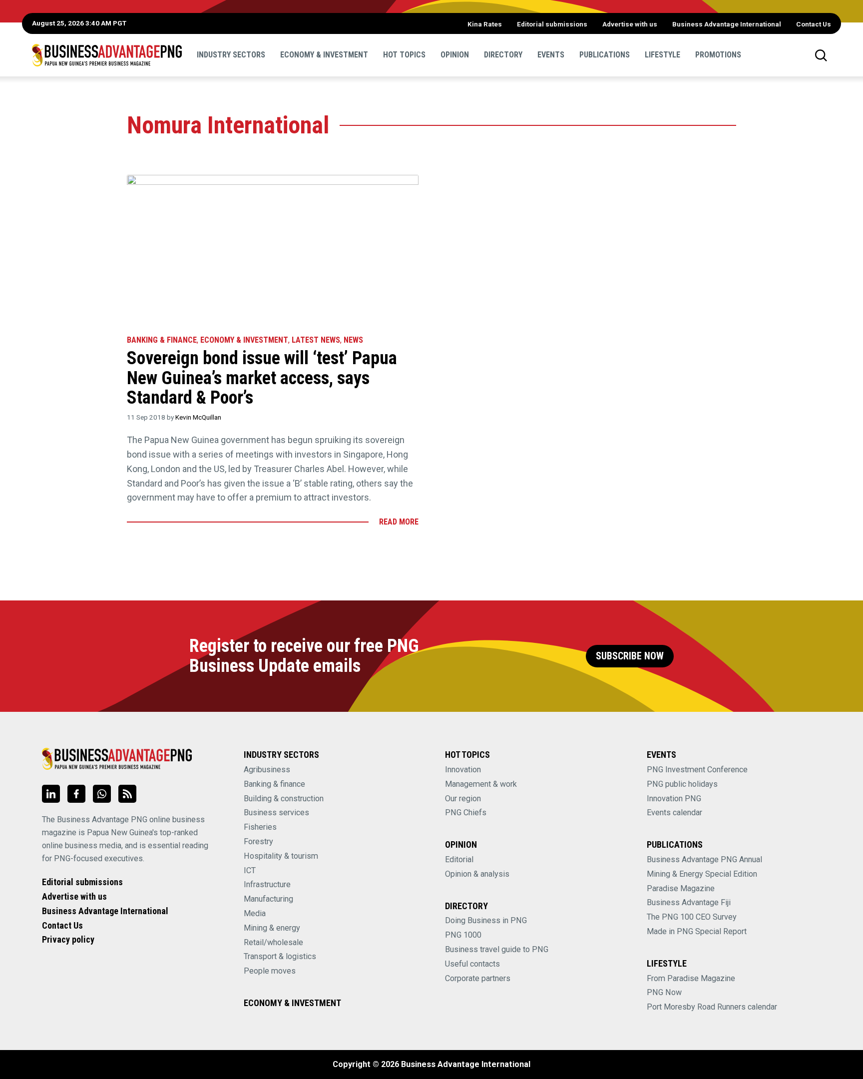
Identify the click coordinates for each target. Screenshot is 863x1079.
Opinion (454, 54)
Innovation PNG (674, 798)
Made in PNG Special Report (697, 931)
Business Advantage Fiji (689, 902)
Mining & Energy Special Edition (702, 874)
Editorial (459, 859)
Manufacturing (268, 899)
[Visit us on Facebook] (76, 794)
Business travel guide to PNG (496, 949)
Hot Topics (404, 54)
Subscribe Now (630, 656)
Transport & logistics (280, 956)
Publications (604, 54)
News (353, 340)
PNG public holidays (682, 784)
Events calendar (674, 812)
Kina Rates (484, 24)
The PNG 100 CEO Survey (692, 917)
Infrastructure (267, 884)
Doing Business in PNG (486, 920)
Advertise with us (629, 24)
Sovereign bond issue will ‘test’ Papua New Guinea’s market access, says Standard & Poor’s (262, 378)
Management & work (481, 784)
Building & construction (284, 798)
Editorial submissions (552, 24)
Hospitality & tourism (281, 856)
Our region (463, 798)
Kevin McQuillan (198, 417)
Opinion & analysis (477, 874)
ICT (250, 870)
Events (550, 54)
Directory (503, 54)
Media (255, 913)
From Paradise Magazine (691, 978)
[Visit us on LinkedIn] (51, 794)
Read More (399, 522)
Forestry (258, 841)
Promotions (718, 54)
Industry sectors (231, 54)
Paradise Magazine (681, 888)
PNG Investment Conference (697, 769)
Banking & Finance (162, 340)
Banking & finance (274, 784)
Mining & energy (272, 928)
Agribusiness (267, 769)
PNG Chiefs (465, 812)
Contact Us (813, 24)
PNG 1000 (463, 935)
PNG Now (664, 992)
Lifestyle (662, 54)
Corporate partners (477, 978)
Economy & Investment (324, 54)
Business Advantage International (726, 24)
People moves (270, 971)
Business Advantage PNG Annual (704, 859)
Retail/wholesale (273, 942)
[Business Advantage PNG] (107, 55)
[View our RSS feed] (127, 794)
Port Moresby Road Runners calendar (712, 1007)
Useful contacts (472, 964)
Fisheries (260, 827)
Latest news (316, 340)
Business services (276, 812)
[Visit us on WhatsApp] (102, 794)
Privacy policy (68, 939)
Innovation (463, 769)
